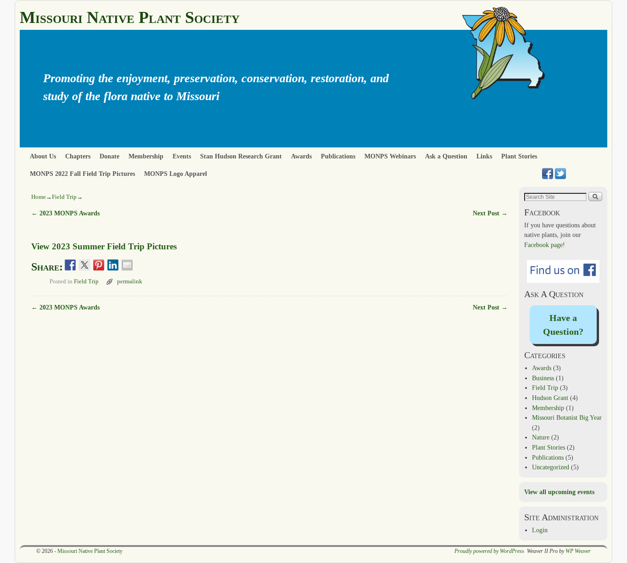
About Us (43, 156)
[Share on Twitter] (84, 264)
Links (484, 156)
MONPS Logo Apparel (175, 173)
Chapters (77, 156)
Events (182, 156)
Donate (109, 156)
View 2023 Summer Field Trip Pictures (104, 246)
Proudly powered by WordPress (489, 551)
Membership (146, 156)
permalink (129, 281)
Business (543, 378)
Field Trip (64, 196)
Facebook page (543, 244)
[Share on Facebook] (70, 264)
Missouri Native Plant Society (130, 17)
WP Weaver (578, 551)
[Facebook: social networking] (547, 173)
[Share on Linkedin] (112, 264)
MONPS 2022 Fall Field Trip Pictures (82, 173)
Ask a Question (446, 156)
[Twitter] (560, 173)
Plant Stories (519, 156)
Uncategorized (550, 467)
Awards (301, 156)
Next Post (490, 213)
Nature (540, 437)
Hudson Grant (550, 397)
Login (540, 530)
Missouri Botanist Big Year (567, 417)
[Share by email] (127, 264)
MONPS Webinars (390, 156)
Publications (338, 156)
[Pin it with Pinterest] (98, 264)
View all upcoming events (559, 491)
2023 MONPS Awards (65, 213)
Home (38, 196)
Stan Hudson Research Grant (241, 156)
